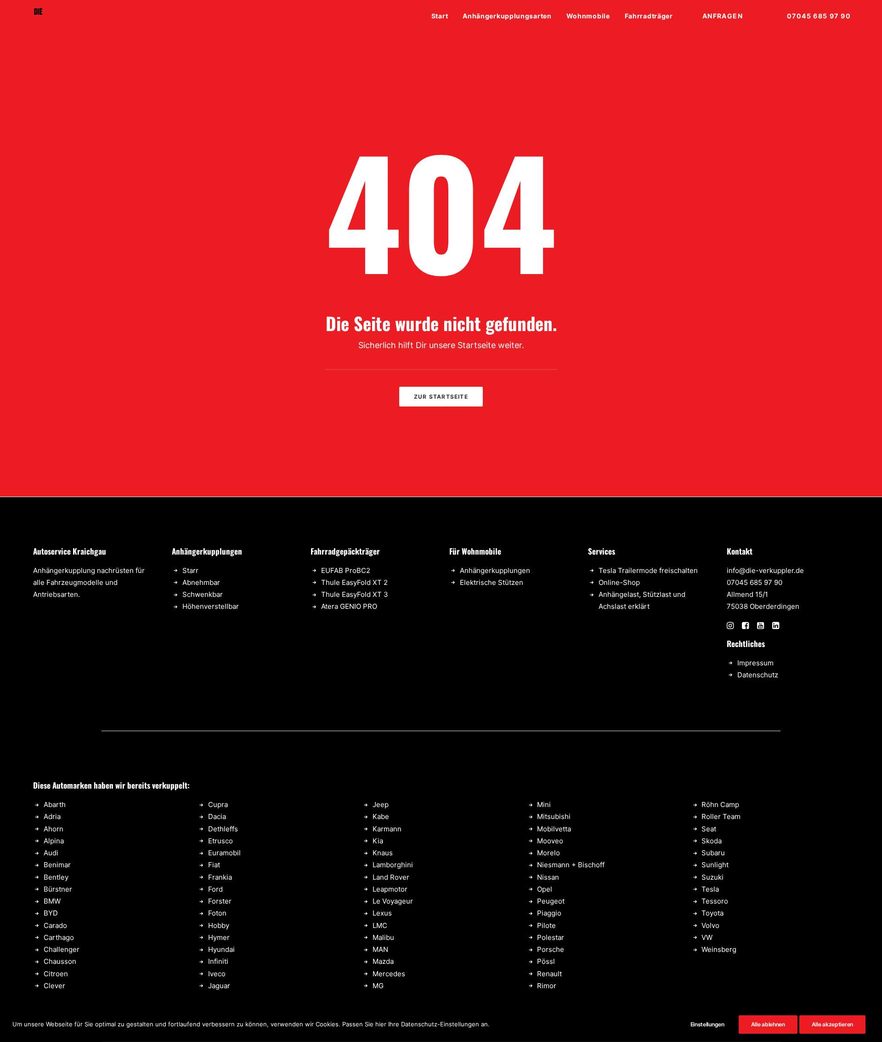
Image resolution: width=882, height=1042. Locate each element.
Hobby (218, 925)
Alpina (54, 840)
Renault (549, 973)
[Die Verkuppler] (45, 16)
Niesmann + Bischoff (571, 864)
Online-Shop (619, 582)
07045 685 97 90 (754, 582)
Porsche (550, 949)
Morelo (548, 852)
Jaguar (219, 985)
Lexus (382, 913)
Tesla (710, 889)
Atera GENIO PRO (349, 606)
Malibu (383, 937)
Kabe (381, 816)
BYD (51, 913)
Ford (215, 889)
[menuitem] (443, 16)
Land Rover (391, 877)
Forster (220, 901)
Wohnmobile (588, 16)
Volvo (710, 925)
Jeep (381, 804)
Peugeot (551, 901)
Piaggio (549, 913)
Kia (378, 840)
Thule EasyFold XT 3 (354, 594)
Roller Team (721, 816)
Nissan (548, 877)
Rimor (546, 985)
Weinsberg (718, 949)
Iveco (217, 973)
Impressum (755, 662)
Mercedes (389, 973)
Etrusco (220, 840)
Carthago (59, 937)
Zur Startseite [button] (441, 396)
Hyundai (221, 949)
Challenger (61, 949)
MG (378, 985)
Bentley (56, 877)
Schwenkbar (202, 594)
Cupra (218, 804)
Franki (218, 877)
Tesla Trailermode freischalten (648, 570)
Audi (51, 852)
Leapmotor (390, 889)
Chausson (60, 961)
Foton (217, 913)
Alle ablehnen (768, 1024)
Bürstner (58, 889)
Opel (544, 889)
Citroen (56, 973)
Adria (52, 816)
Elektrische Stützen (491, 582)
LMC (380, 925)
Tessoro (714, 901)
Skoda (711, 840)
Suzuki (712, 877)
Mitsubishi (554, 816)
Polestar (550, 937)
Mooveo (550, 840)
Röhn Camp (720, 804)
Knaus (383, 852)
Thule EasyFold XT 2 (354, 582)
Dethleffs (223, 828)
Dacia (217, 816)
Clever (54, 985)
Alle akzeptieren (832, 1024)
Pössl (546, 961)
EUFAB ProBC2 (345, 570)
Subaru (713, 852)
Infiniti (218, 961)
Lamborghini (393, 864)
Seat (708, 828)
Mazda (383, 961)
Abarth (55, 804)
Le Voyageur (393, 901)
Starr (190, 570)
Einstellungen (707, 1024)
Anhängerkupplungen (495, 570)
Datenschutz (757, 674)
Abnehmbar (201, 582)
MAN (380, 949)
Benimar (57, 864)
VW (706, 937)
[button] (730, 626)
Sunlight (715, 864)
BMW (52, 901)
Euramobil (224, 852)
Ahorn (53, 828)
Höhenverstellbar (210, 606)
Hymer (219, 937)
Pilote (546, 925)
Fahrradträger (649, 16)
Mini (544, 804)
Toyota (712, 913)
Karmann (387, 828)
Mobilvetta (554, 828)
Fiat (214, 864)
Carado (55, 925)
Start (439, 16)
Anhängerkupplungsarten (507, 16)
